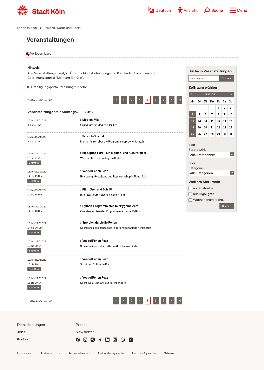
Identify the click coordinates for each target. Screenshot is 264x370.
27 (205, 134)
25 (192, 134)
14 (212, 121)
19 (199, 127)
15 (218, 121)
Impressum (25, 353)
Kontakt (23, 339)
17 (230, 121)
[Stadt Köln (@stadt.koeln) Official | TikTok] (130, 339)
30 (224, 134)
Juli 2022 (211, 94)
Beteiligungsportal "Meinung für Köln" (59, 87)
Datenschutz (50, 353)
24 (230, 127)
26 (199, 134)
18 (192, 127)
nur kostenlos (203, 188)
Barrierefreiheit (79, 353)
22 (218, 127)
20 (205, 127)
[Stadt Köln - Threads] (93, 339)
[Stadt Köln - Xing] (100, 339)
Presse (81, 324)
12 (199, 121)
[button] (238, 10)
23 (224, 127)
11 (192, 121)
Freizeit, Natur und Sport (62, 28)
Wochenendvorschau (209, 199)
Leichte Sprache (144, 353)
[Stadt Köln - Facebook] (78, 339)
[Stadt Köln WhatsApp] (122, 339)
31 (230, 134)
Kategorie (196, 165)
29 (218, 134)
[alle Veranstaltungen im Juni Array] (191, 94)
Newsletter (85, 331)
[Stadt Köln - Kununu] (115, 339)
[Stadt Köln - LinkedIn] (107, 339)
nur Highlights (203, 194)
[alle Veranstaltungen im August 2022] (231, 94)
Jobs (21, 331)
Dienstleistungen (31, 324)
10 (230, 114)
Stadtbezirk (197, 147)
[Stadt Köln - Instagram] (85, 339)
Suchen (226, 78)
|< (116, 100)
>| (179, 100)
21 (212, 127)
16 (224, 121)
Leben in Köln (27, 28)
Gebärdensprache (111, 353)
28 (212, 134)
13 (205, 121)
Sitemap (170, 353)
